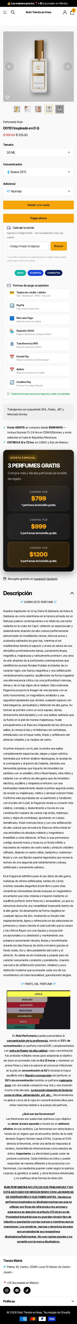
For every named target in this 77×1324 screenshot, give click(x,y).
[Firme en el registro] (65, 12)
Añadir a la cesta (38, 205)
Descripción (17, 593)
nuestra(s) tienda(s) (46, 578)
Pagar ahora (38, 218)
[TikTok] (27, 1290)
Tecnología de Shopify (56, 1312)
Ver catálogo (5, 12)
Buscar (58, 246)
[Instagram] (6, 1290)
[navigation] (9, 66)
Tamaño (8, 144)
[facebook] (17, 1290)
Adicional (9, 183)
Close (38, 1301)
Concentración (12, 164)
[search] (13, 12)
